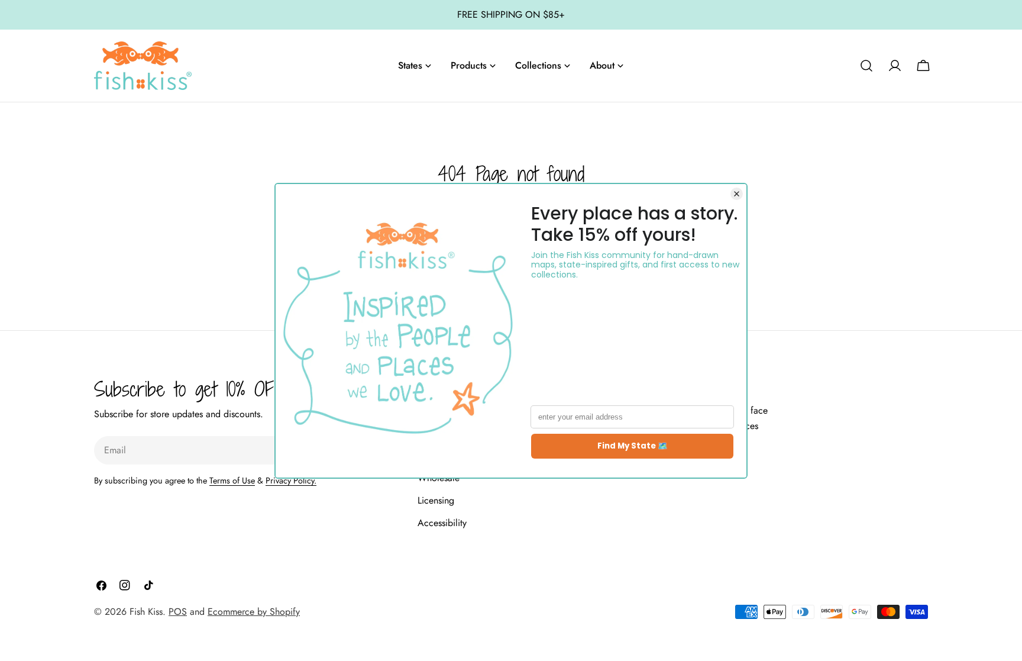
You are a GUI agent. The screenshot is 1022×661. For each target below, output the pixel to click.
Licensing (436, 500)
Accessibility (442, 523)
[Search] (866, 66)
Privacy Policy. (291, 480)
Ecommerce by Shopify (254, 611)
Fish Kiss (146, 611)
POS (178, 611)
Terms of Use (232, 480)
